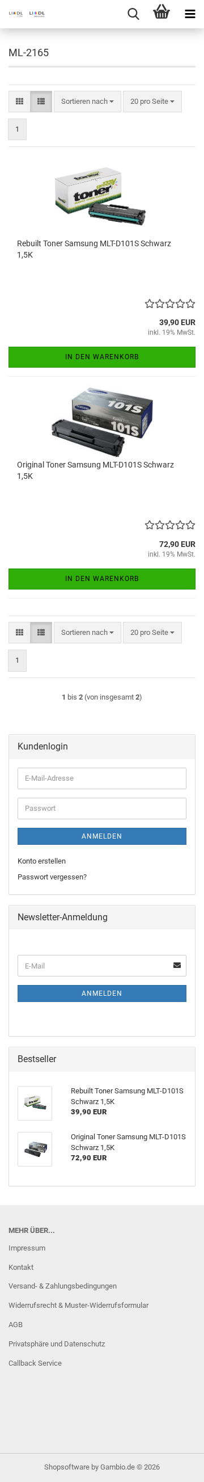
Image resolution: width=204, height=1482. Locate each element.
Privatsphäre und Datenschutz (56, 1344)
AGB (15, 1324)
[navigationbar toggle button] (190, 14)
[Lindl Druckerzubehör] (22, 14)
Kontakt (20, 1267)
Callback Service (35, 1363)
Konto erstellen (42, 861)
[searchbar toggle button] (133, 14)
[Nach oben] (173, 1465)
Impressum (26, 1248)
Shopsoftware (67, 1467)
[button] (19, 102)
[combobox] (87, 102)
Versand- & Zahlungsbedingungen (62, 1286)
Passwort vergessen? (52, 877)
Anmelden (102, 836)
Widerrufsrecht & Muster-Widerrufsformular (78, 1305)
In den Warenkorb (102, 357)
